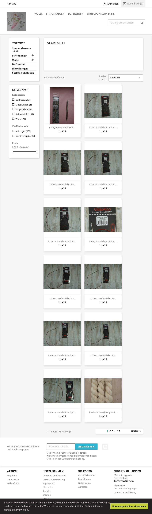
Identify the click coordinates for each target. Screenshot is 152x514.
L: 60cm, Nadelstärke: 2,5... (62, 298)
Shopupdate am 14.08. (101, 13)
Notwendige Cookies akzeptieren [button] (129, 506)
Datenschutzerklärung (54, 479)
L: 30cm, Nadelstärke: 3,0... (62, 184)
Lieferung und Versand (54, 475)
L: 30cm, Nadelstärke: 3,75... (62, 241)
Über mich (48, 487)
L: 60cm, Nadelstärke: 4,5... (103, 355)
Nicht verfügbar (25, 135)
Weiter (136, 431)
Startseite (18, 43)
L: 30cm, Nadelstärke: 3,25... (103, 184)
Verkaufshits (13, 483)
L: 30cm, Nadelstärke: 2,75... (103, 127)
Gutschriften (84, 483)
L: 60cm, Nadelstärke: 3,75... (62, 355)
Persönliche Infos (86, 475)
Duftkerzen (75, 13)
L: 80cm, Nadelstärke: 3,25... (62, 412)
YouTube (105, 447)
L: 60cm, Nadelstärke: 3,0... (103, 298)
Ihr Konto (85, 471)
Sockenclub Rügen (23, 73)
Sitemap (47, 494)
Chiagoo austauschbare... (62, 127)
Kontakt (11, 3)
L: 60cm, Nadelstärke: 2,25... (103, 241)
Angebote (12, 475)
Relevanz (125, 78)
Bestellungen (84, 479)
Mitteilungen (20, 68)
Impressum (48, 483)
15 (118, 431)
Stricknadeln (55, 13)
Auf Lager (23, 131)
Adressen (83, 486)
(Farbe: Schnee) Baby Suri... (103, 412)
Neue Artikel (13, 479)
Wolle (38, 13)
